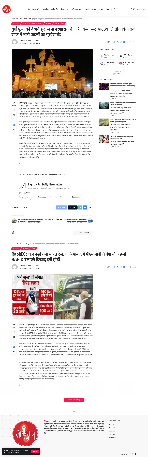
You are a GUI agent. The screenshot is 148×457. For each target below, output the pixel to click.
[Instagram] (108, 63)
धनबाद (120, 93)
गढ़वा (125, 107)
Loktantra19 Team (25, 40)
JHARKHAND (52, 174)
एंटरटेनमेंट (25, 23)
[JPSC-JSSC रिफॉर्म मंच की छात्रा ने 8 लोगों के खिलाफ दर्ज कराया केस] (104, 139)
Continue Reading (74, 400)
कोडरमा (118, 107)
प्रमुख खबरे (49, 23)
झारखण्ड (40, 23)
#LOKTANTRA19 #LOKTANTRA (37, 174)
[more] (114, 9)
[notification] (131, 9)
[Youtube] (127, 63)
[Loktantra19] (6, 9)
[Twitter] (127, 56)
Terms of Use (14, 452)
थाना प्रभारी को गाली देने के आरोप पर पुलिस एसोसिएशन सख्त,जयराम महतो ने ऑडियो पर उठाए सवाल (122, 86)
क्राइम (118, 124)
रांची (56, 23)
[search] (134, 9)
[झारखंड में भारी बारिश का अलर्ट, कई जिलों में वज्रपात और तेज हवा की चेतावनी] (104, 105)
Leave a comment (84, 232)
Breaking (16, 23)
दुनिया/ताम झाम (113, 93)
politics (119, 91)
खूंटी (122, 107)
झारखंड (33, 23)
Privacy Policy (76, 197)
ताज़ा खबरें (59, 174)
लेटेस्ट (62, 23)
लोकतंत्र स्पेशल (114, 96)
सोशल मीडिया (122, 96)
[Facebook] (108, 56)
